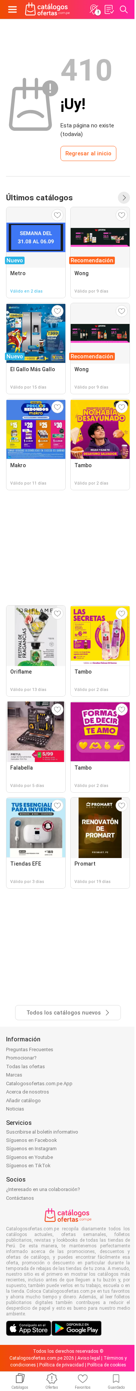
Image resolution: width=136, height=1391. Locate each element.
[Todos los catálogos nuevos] (124, 198)
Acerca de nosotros (27, 1092)
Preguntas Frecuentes (29, 1049)
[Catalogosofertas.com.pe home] (47, 9)
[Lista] (109, 9)
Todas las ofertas (25, 1066)
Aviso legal (88, 1358)
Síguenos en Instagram (31, 1148)
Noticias (15, 1109)
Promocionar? (21, 1058)
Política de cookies (106, 1365)
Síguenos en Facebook (31, 1140)
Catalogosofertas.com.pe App (39, 1083)
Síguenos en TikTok (28, 1165)
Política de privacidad (61, 1365)
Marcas (14, 1075)
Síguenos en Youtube (29, 1157)
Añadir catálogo (23, 1100)
